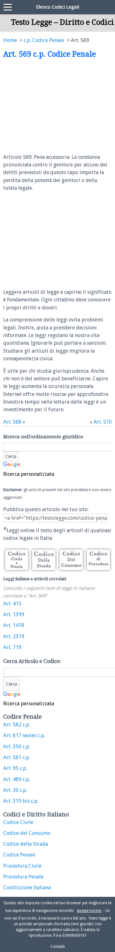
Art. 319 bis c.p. (20, 801)
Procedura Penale (23, 877)
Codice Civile (18, 822)
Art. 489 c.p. (16, 779)
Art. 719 (12, 647)
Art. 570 (103, 422)
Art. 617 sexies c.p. (24, 735)
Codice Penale (19, 855)
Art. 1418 (13, 625)
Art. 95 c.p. (15, 768)
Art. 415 (12, 604)
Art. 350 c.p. (16, 747)
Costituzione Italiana (27, 888)
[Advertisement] (57, 106)
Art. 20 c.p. (15, 790)
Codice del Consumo (26, 833)
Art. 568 (12, 422)
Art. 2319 (13, 636)
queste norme (89, 910)
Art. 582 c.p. (16, 725)
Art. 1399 (13, 614)
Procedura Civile (22, 866)
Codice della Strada (25, 844)
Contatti (57, 946)
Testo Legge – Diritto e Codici (62, 22)
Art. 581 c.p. (16, 757)
